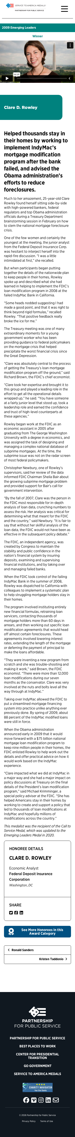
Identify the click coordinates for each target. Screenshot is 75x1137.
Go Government (37, 1066)
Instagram (41, 1100)
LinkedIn (48, 1100)
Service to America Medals (37, 1074)
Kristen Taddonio (51, 959)
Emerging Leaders (23, 27)
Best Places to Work (37, 1046)
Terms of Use (46, 1121)
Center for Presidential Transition (37, 1056)
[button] (37, 931)
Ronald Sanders (22, 950)
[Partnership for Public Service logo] (37, 1017)
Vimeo (33, 1100)
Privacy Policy (29, 1121)
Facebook (26, 1100)
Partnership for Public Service (37, 1038)
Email (56, 1100)
